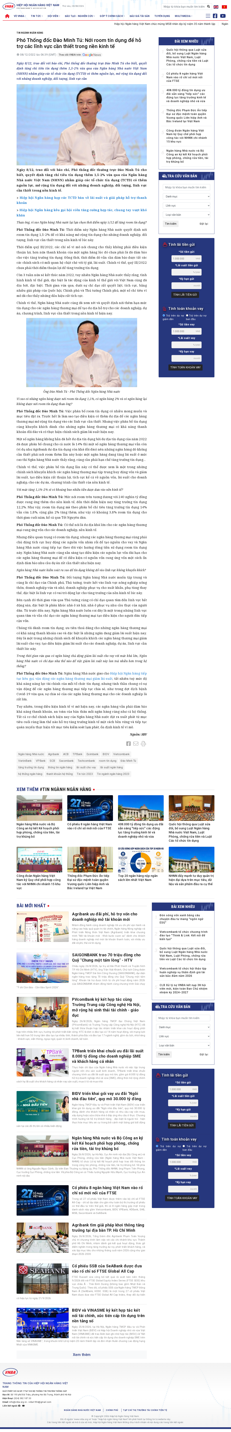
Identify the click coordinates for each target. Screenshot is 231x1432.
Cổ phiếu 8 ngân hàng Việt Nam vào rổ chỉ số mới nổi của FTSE (184, 77)
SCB (52, 760)
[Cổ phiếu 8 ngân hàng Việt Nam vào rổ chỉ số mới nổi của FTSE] (43, 1200)
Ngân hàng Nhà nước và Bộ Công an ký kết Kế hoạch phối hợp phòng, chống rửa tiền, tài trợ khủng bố (107, 1143)
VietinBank (25, 760)
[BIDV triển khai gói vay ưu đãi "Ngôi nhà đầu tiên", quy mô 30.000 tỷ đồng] (43, 1106)
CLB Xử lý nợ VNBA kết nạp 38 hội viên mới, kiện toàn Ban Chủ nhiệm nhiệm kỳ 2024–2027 (183, 989)
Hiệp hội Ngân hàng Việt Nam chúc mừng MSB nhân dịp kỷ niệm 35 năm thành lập (134, 24)
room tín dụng (108, 760)
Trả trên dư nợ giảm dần (173, 317)
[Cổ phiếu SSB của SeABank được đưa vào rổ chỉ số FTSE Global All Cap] (43, 1278)
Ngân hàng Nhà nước (31, 754)
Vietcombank (121, 754)
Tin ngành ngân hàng (30, 32)
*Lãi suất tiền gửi (186, 265)
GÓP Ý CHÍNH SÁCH (112, 16)
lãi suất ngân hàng (111, 767)
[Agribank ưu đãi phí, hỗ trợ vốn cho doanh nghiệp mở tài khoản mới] (43, 927)
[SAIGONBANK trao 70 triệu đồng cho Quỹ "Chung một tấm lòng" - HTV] (43, 967)
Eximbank (93, 754)
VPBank (41, 760)
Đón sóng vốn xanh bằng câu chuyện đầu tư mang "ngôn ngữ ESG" (181, 919)
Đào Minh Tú (128, 760)
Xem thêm (82, 1355)
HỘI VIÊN (53, 16)
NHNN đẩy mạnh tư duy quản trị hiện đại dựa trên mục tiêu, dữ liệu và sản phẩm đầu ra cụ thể (191, 880)
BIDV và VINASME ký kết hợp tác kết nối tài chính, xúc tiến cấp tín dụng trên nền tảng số (108, 1315)
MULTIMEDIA (183, 16)
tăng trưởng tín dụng (31, 767)
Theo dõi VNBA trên (70, 54)
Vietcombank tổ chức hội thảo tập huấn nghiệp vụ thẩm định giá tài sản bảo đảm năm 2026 (183, 972)
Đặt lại (204, 223)
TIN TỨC (36, 16)
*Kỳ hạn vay (186, 351)
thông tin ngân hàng (60, 767)
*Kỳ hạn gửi (186, 278)
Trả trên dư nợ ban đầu (196, 317)
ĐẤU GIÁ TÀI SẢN (140, 16)
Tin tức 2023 (85, 774)
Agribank (53, 754)
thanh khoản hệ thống (60, 774)
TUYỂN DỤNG (162, 16)
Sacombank (66, 760)
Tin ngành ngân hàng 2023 (113, 774)
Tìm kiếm (170, 223)
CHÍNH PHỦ (112, 1410)
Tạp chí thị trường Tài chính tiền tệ (145, 1410)
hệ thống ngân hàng (30, 774)
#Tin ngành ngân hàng (65, 789)
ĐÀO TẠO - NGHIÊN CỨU (79, 16)
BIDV (106, 754)
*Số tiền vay (186, 324)
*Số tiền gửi (186, 251)
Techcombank (86, 760)
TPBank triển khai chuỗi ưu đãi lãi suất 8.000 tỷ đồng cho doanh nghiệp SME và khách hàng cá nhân (108, 1056)
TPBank (77, 754)
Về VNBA (19, 16)
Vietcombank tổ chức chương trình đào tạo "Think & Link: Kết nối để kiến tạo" (184, 935)
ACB (66, 754)
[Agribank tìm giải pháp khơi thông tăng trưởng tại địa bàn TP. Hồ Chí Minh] (43, 1238)
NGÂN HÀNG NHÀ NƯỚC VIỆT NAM (82, 1410)
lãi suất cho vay (86, 767)
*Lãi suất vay (186, 338)
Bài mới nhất (31, 905)
